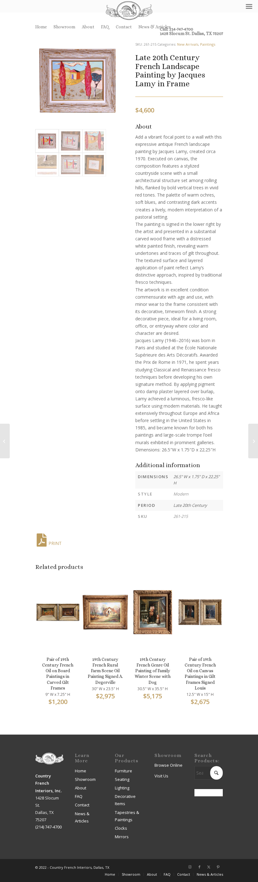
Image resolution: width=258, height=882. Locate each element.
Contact (124, 26)
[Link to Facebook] (199, 867)
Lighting (122, 788)
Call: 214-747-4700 (176, 29)
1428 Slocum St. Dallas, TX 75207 (191, 33)
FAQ (105, 26)
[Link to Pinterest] (218, 867)
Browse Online (168, 765)
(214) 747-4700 (48, 827)
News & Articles (154, 26)
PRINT (55, 543)
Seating (122, 779)
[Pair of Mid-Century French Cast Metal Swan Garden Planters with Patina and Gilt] (5, 441)
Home (41, 26)
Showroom (64, 26)
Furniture (123, 771)
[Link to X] (209, 867)
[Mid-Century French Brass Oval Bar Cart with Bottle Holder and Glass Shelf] (253, 441)
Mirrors (122, 836)
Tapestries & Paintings (127, 816)
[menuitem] (42, 26)
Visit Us (161, 776)
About (88, 26)
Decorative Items (125, 799)
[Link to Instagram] (190, 867)
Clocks (121, 828)
